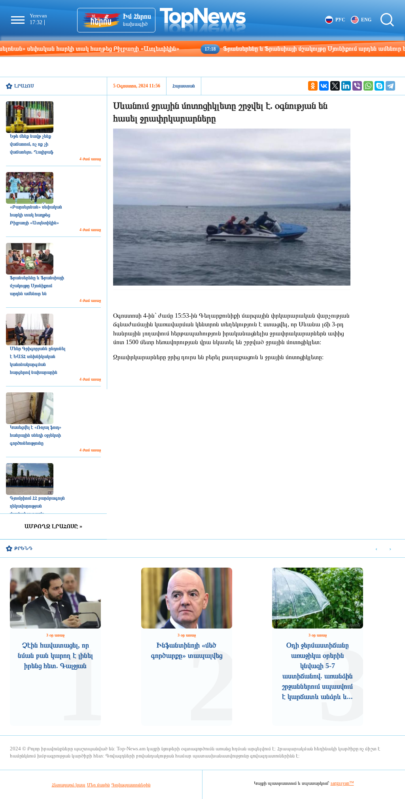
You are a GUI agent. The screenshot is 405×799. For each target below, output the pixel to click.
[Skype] (379, 86)
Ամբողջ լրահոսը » (53, 526)
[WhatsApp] (368, 86)
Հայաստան (183, 86)
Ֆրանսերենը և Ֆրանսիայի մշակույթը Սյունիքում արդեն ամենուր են (282, 48)
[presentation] (376, 549)
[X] (335, 86)
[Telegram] (390, 86)
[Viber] (357, 86)
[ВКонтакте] (324, 86)
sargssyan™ (342, 783)
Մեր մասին (98, 785)
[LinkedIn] (346, 86)
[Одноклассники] (313, 86)
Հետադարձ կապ (68, 785)
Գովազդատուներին (131, 785)
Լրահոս (24, 86)
